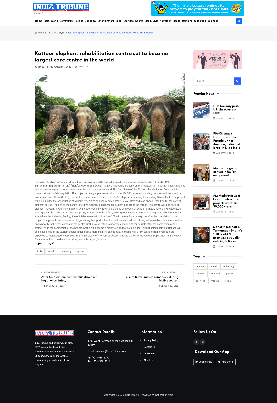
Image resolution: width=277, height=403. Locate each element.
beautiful (200, 266)
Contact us (149, 347)
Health (176, 20)
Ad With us (149, 353)
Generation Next (164, 394)
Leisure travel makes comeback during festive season (151, 279)
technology (228, 266)
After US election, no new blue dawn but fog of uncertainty (69, 279)
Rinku (41, 67)
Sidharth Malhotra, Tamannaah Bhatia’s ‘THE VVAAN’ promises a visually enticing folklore (227, 234)
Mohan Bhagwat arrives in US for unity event (225, 172)
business (200, 281)
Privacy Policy (151, 340)
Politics (79, 20)
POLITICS (80, 251)
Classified (200, 20)
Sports (139, 20)
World (54, 20)
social (228, 281)
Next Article (168, 272)
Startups (129, 20)
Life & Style (151, 20)
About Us (148, 360)
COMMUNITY (65, 251)
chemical (200, 273)
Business (212, 20)
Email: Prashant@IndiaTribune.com (107, 351)
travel (214, 266)
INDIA (39, 251)
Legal (119, 20)
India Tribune (132, 394)
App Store (227, 361)
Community (66, 20)
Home (38, 20)
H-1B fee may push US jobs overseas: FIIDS (226, 110)
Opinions (187, 20)
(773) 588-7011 (101, 361)
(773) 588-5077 (100, 357)
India (46, 20)
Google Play (205, 361)
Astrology (165, 20)
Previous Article (53, 272)
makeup (215, 281)
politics (229, 273)
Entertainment (106, 20)
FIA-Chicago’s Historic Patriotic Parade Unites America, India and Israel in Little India (226, 141)
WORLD (51, 251)
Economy (90, 20)
